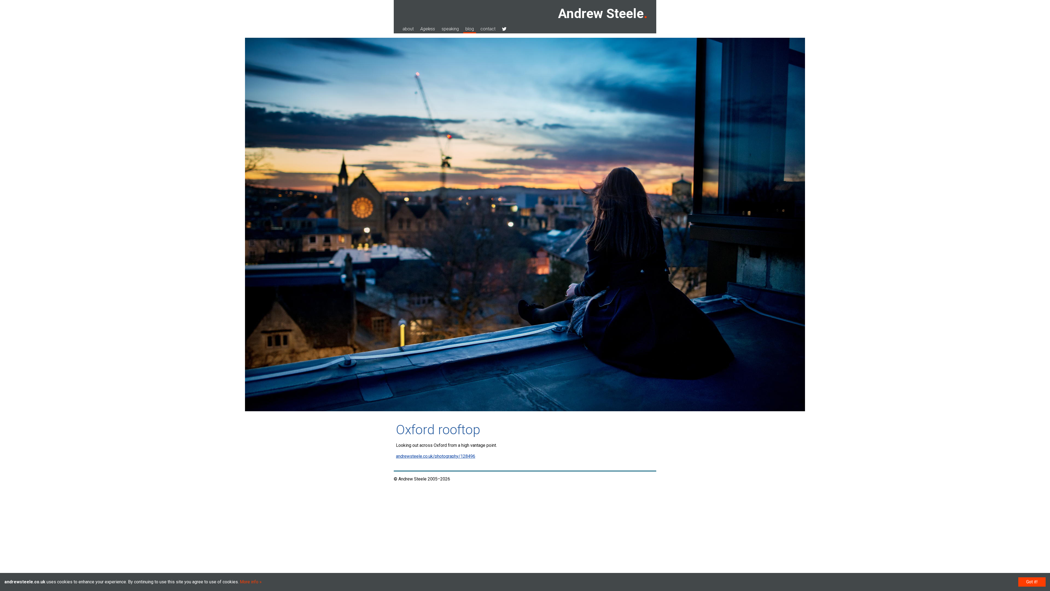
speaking (450, 28)
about (408, 28)
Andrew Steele (601, 13)
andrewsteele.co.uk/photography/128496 (435, 456)
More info (249, 581)
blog (469, 28)
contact (487, 28)
